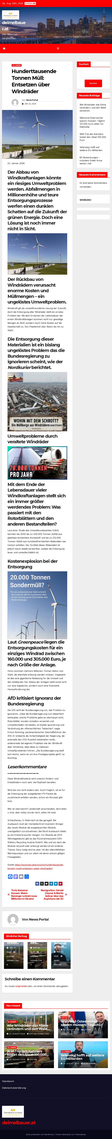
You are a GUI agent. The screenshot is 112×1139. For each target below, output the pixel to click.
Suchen (84, 64)
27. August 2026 (17, 1034)
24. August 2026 (17, 1059)
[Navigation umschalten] (58, 48)
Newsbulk (66, 1134)
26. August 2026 (71, 1030)
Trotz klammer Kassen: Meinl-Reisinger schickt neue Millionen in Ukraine (24, 894)
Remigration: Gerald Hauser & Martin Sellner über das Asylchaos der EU (52, 894)
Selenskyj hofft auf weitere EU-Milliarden (82, 1057)
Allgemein (16, 65)
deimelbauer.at (19, 1123)
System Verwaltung (39, 1034)
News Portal (32, 100)
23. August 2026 (71, 1064)
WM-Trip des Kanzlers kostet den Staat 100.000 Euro (93, 137)
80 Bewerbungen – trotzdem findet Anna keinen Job (91, 160)
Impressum (8, 1081)
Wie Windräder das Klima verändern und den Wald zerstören (93, 107)
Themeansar (80, 1134)
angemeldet (21, 986)
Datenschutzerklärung (14, 1087)
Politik (64, 1018)
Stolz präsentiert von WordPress (40, 1134)
